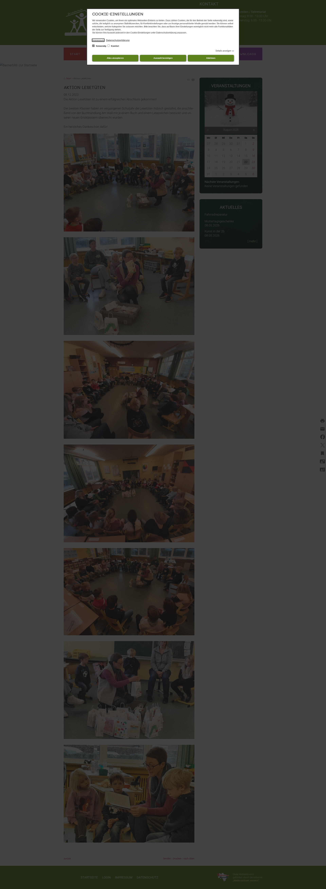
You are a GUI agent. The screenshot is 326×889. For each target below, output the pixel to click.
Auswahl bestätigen (163, 58)
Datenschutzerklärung (118, 40)
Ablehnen (210, 58)
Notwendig (101, 46)
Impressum (98, 40)
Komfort (115, 46)
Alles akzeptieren (115, 58)
